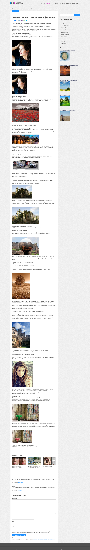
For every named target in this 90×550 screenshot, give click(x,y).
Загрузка (62, 3)
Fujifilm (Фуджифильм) (65, 25)
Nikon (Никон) (63, 30)
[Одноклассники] (16, 20)
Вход (77, 3)
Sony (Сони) (63, 41)
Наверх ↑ (78, 549)
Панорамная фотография (65, 95)
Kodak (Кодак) (63, 27)
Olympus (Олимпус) (64, 32)
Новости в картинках (57, 549)
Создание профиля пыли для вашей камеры (68, 80)
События (26, 8)
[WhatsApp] (24, 20)
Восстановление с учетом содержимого (67, 110)
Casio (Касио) (63, 23)
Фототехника (44, 8)
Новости (42, 3)
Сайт (13, 526)
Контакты (74, 549)
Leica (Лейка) (63, 29)
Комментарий (15, 498)
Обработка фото (16, 8)
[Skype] (26, 20)
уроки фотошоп (18, 450)
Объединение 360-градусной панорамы (67, 50)
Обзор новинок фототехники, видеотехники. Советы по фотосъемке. (23, 549)
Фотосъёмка (34, 8)
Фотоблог (49, 3)
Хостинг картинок (68, 549)
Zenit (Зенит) (63, 43)
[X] (18, 20)
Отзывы (55, 3)
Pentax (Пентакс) (64, 36)
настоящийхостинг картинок (19, 3)
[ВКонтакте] (15, 20)
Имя (13, 515)
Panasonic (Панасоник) (65, 34)
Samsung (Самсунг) (64, 39)
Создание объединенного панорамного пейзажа (69, 65)
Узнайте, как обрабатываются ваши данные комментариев (44, 539)
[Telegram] (27, 20)
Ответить (20, 482)
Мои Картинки (70, 3)
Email (13, 521)
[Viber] (22, 20)
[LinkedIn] (20, 20)
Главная (13, 14)
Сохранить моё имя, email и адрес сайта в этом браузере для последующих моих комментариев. (30, 532)
